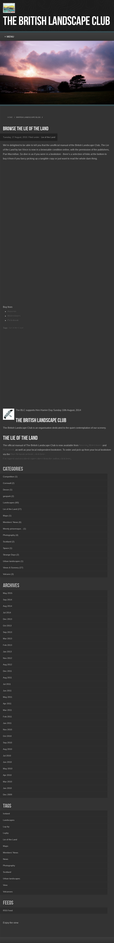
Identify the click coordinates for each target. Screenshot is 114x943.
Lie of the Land (48, 137)
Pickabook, (9, 450)
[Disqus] (57, 367)
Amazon (11, 311)
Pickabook (13, 320)
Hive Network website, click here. (28, 454)
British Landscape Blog (28, 117)
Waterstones (13, 316)
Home (10, 117)
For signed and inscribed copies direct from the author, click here (37, 458)
